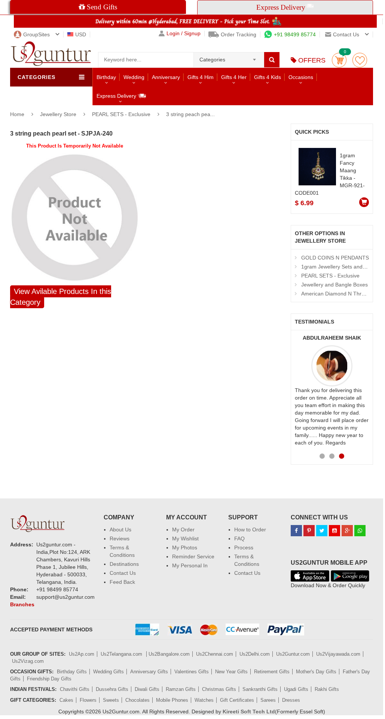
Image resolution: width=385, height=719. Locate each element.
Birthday (106, 77)
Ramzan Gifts (181, 689)
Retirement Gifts (272, 671)
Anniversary (166, 77)
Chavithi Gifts (74, 689)
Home (17, 114)
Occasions (300, 77)
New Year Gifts (231, 671)
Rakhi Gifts (327, 689)
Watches (204, 700)
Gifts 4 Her (234, 77)
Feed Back (122, 582)
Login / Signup (183, 33)
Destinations (124, 564)
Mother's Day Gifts (316, 671)
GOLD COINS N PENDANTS (335, 258)
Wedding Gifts (108, 671)
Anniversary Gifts (149, 671)
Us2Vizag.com (28, 661)
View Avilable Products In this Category (60, 296)
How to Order (250, 530)
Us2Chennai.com (214, 654)
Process (243, 547)
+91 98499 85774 (295, 34)
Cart (339, 60)
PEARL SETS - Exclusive (121, 114)
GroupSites (36, 34)
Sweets (111, 700)
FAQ (239, 538)
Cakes (66, 700)
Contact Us (123, 573)
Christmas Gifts (219, 689)
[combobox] (229, 57)
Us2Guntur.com (293, 654)
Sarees (268, 700)
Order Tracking (238, 34)
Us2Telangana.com (122, 654)
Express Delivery (117, 96)
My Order (183, 530)
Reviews (119, 538)
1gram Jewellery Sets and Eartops (341, 267)
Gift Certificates (237, 700)
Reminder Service (193, 556)
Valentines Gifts (191, 671)
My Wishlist (185, 538)
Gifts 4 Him (200, 77)
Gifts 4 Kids (267, 77)
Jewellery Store (59, 114)
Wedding (133, 77)
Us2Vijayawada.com (338, 654)
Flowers (88, 700)
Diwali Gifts (147, 689)
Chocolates (137, 700)
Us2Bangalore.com (169, 654)
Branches (22, 604)
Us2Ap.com (81, 654)
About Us (120, 530)
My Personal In (190, 565)
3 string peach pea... (190, 114)
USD (80, 34)
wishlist (359, 60)
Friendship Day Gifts (49, 679)
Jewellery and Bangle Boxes (334, 285)
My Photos (184, 547)
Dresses (291, 700)
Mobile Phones (172, 700)
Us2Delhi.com (254, 654)
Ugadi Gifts (296, 689)
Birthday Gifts (72, 671)
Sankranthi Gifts (260, 689)
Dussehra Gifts (112, 689)
